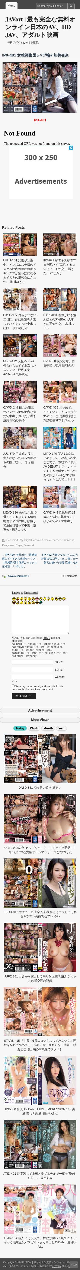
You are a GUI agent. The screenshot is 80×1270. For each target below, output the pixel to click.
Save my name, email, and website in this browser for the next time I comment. (37, 688)
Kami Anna (68, 540)
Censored (12, 540)
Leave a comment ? (17, 576)
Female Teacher (51, 540)
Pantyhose (8, 545)
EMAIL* (59, 669)
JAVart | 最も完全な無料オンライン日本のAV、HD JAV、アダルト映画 (40, 27)
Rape (19, 545)
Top (75, 1264)
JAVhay (56, 1265)
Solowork (28, 545)
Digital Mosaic (32, 540)
